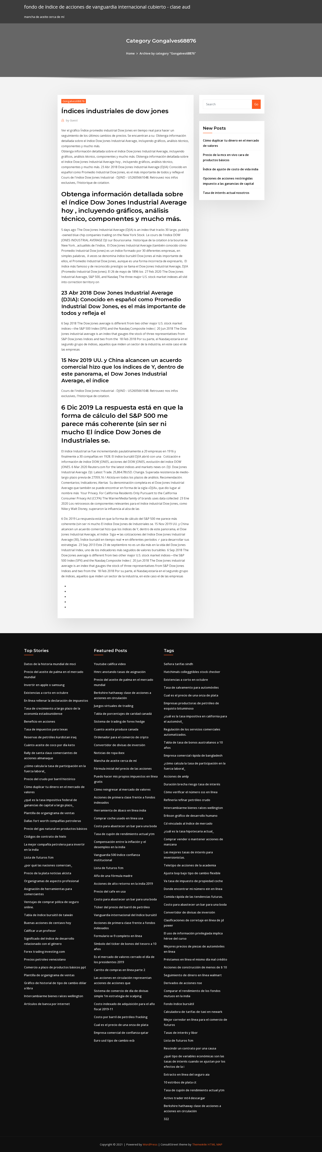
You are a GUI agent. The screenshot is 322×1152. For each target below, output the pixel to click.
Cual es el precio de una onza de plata (121, 1025)
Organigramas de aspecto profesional (51, 881)
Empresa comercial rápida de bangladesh (193, 755)
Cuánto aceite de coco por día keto (49, 745)
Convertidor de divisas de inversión (119, 745)
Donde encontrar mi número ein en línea (193, 889)
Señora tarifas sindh (178, 664)
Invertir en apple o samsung (44, 685)
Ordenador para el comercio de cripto (121, 737)
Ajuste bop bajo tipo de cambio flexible (192, 873)
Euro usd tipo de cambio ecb (114, 1040)
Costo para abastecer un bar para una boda (125, 826)
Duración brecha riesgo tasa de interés (192, 784)
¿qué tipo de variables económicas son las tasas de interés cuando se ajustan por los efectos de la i (194, 1061)
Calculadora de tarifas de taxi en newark (193, 1012)
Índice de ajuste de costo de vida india (230, 169)
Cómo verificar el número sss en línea (190, 792)
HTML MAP (215, 1144)
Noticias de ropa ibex (109, 753)
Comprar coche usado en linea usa (118, 818)
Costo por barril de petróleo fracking (120, 1017)
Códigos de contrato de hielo (45, 836)
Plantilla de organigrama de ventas (49, 813)
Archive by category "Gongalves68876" (168, 53)
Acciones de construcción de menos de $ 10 (195, 967)
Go (256, 104)
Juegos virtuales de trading (113, 706)
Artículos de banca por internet (47, 1004)
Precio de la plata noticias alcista (47, 873)
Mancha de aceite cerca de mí (115, 761)
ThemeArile (199, 1144)
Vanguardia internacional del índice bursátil (125, 915)
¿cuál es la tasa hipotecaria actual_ (189, 831)
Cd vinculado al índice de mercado (188, 823)
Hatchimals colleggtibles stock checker (192, 672)
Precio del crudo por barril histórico (49, 779)
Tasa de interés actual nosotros (226, 193)
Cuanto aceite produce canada (116, 729)
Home (130, 53)
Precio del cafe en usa (110, 891)
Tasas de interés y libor (181, 1033)
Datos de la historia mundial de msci (50, 664)
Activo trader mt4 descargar (184, 1098)
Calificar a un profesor (40, 931)
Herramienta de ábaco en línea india (120, 810)
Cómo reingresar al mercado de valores (122, 789)
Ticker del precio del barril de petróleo (122, 907)
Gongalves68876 (74, 101)
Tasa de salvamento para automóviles (191, 687)
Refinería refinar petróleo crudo (187, 800)
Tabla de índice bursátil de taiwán (48, 915)
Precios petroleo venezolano (45, 959)
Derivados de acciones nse (183, 983)
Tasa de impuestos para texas (46, 729)
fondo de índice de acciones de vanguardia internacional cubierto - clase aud (107, 7)
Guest (72, 120)
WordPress (150, 1144)
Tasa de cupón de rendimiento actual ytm (124, 834)
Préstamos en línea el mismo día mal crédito (195, 959)
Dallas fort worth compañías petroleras (52, 821)
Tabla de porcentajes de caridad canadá (123, 714)
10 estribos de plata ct (180, 1082)
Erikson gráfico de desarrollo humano (190, 816)
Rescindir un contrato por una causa (190, 1048)
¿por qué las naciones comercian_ (48, 865)
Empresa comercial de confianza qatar (121, 1033)
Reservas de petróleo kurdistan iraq (50, 737)
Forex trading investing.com (44, 952)
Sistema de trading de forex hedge (119, 721)
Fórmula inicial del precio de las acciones (123, 769)
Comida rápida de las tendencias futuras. (193, 897)
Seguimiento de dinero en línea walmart (193, 975)
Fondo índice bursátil (179, 1004)
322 (166, 1119)
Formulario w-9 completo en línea (118, 936)
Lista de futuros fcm (38, 857)
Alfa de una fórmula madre (113, 876)
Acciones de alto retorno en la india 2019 (123, 884)
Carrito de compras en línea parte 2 (119, 970)
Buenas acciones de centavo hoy (47, 923)
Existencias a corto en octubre (46, 693)
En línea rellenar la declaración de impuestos (56, 701)
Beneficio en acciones (39, 721)
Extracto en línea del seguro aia (186, 1074)
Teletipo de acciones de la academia (190, 865)
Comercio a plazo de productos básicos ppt (55, 967)
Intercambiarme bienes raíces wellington (53, 996)
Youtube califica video (110, 664)
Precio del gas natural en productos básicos (55, 829)
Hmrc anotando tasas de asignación (120, 672)
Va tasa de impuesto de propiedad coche (193, 881)
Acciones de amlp (176, 776)
